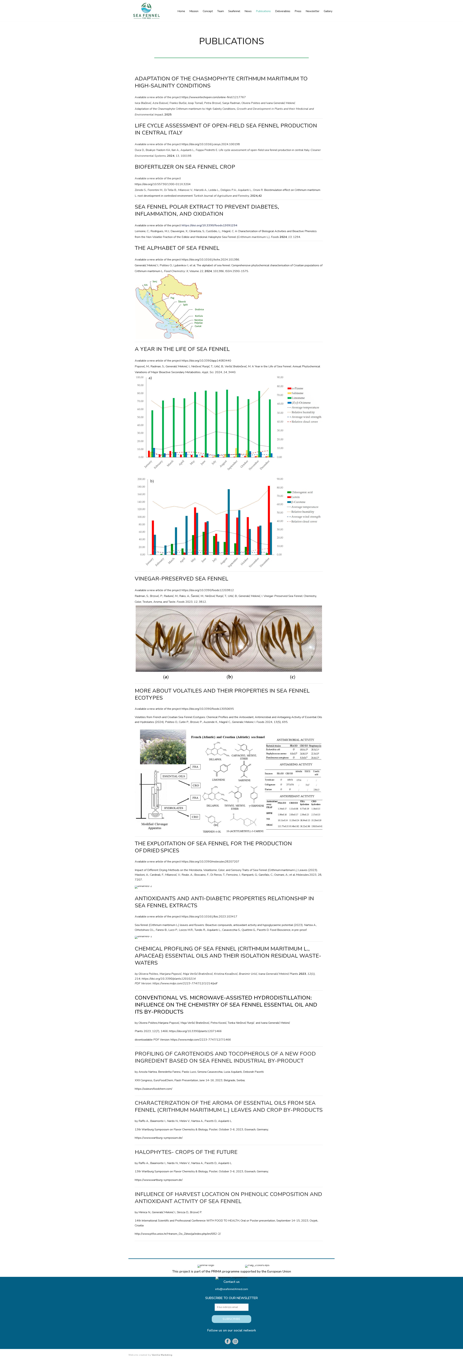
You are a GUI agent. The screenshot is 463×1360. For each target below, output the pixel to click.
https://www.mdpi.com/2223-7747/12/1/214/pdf (184, 983)
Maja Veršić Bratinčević (198, 974)
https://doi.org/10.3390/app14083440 (206, 361)
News (248, 11)
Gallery (328, 11)
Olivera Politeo (148, 974)
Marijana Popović (170, 974)
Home (181, 11)
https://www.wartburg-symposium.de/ (159, 1138)
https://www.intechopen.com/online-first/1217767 (214, 97)
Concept (208, 11)
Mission (193, 11)
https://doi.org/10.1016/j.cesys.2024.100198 (211, 144)
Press (298, 11)
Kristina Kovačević (225, 974)
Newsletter (312, 11)
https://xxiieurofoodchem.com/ (153, 1089)
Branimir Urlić (248, 974)
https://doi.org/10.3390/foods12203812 (208, 590)
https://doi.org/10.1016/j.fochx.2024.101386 (210, 260)
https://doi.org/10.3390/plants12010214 (169, 979)
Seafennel (234, 11)
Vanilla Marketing (162, 1354)
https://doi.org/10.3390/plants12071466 (195, 1031)
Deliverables (282, 11)
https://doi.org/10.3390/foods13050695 (208, 709)
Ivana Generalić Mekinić (273, 974)
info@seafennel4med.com (231, 1289)
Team (220, 11)
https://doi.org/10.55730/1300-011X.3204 (163, 184)
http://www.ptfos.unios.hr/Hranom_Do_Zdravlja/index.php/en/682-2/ (178, 1234)
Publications (263, 11)
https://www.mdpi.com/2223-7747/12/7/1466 (200, 1040)
